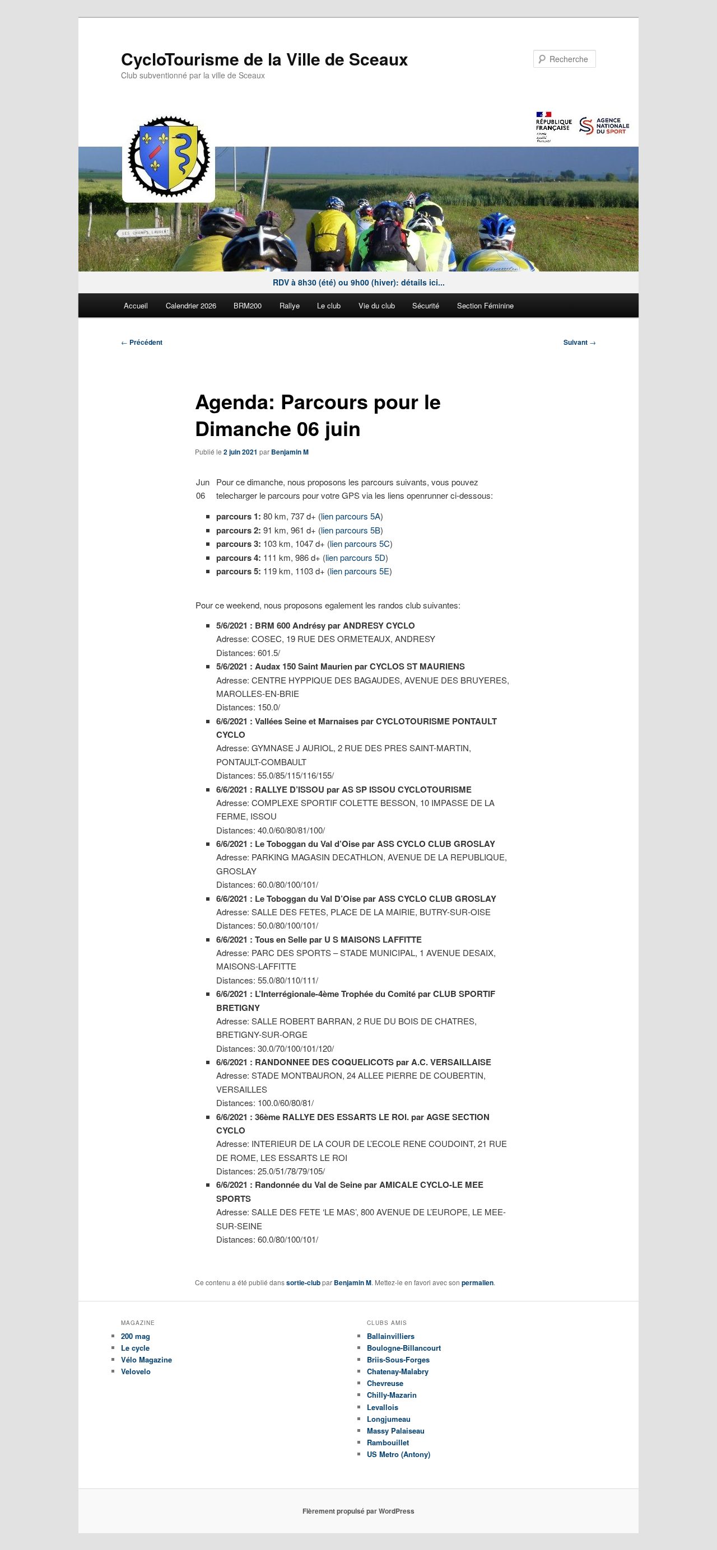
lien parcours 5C (360, 543)
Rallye (290, 305)
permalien (477, 1282)
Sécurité (425, 305)
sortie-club (303, 1282)
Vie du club (376, 305)
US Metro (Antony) (398, 1454)
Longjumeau (389, 1418)
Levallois (382, 1407)
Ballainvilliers (391, 1336)
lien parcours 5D (355, 557)
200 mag (135, 1336)
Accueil (136, 305)
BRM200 (248, 305)
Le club (329, 305)
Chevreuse (385, 1383)
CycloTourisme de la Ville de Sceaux (264, 58)
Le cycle (135, 1347)
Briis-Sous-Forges (398, 1359)
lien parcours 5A (350, 516)
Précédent (141, 342)
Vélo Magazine (146, 1359)
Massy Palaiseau (396, 1430)
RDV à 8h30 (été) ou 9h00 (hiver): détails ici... (359, 282)
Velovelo (136, 1371)
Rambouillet (388, 1442)
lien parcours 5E (359, 571)
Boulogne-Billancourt (404, 1347)
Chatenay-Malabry (398, 1371)
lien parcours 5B (350, 530)
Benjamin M (290, 452)
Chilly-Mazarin (392, 1394)
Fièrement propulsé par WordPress (358, 1511)
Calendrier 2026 (191, 305)
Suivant (580, 342)
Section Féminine (485, 305)
